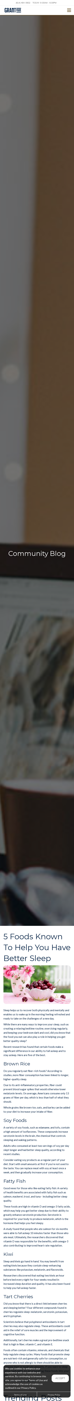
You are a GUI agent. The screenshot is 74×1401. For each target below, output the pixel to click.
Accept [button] (60, 1378)
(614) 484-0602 (23, 2)
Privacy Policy (54, 1394)
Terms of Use (20, 1394)
